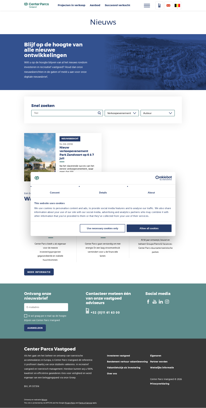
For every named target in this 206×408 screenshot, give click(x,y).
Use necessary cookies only (102, 228)
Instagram (167, 301)
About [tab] (151, 192)
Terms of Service (85, 403)
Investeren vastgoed (118, 355)
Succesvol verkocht (117, 5)
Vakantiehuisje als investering (123, 367)
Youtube (154, 301)
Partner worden (159, 361)
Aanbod (95, 5)
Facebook (148, 301)
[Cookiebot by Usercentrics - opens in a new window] (158, 178)
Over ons (112, 373)
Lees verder (63, 157)
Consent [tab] (55, 192)
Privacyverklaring (159, 383)
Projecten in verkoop (71, 5)
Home (36, 5)
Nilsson (44, 400)
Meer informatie (39, 272)
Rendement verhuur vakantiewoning (127, 361)
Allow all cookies (149, 228)
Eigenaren (155, 355)
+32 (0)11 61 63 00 (105, 312)
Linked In (161, 301)
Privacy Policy (70, 403)
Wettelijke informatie (162, 367)
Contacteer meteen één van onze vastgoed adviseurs (108, 298)
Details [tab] (103, 192)
